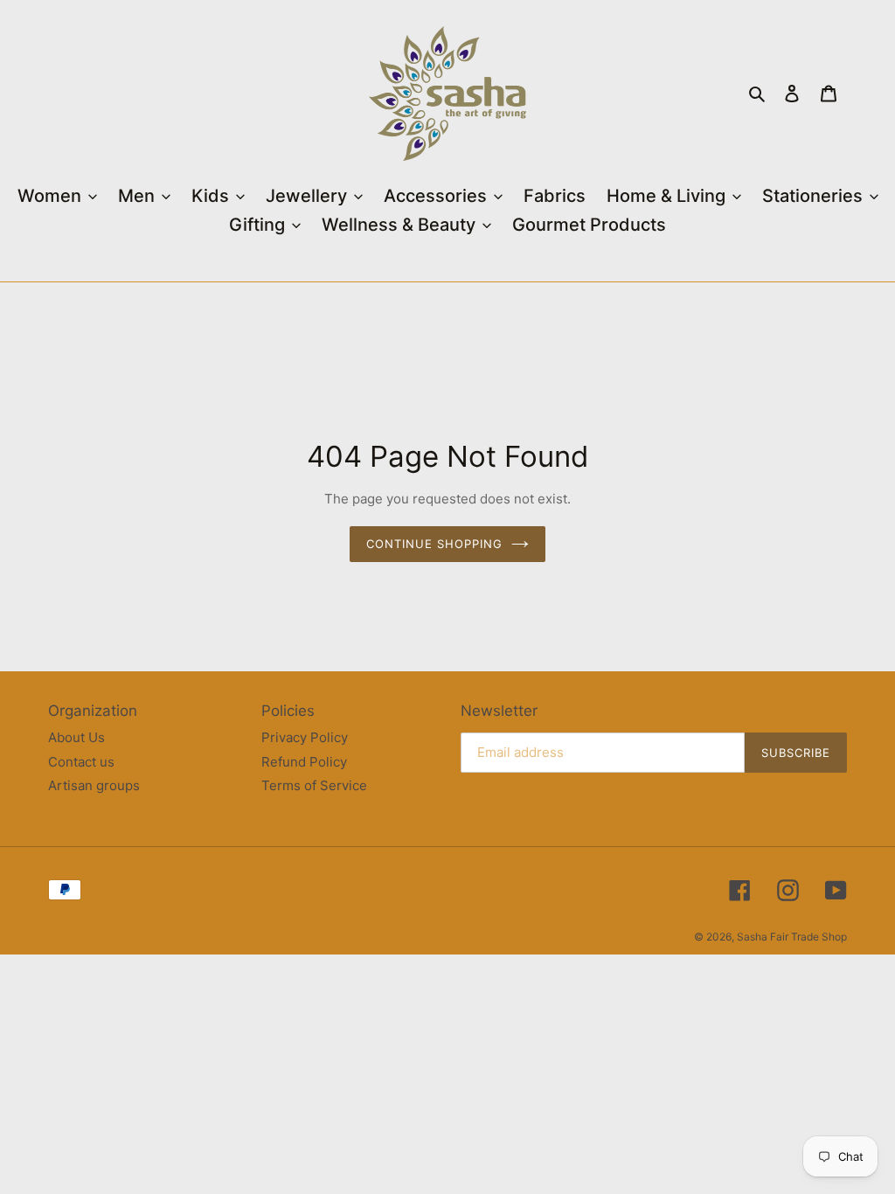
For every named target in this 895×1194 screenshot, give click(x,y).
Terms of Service (314, 785)
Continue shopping (434, 544)
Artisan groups (94, 785)
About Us (76, 737)
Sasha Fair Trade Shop (792, 936)
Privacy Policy (304, 737)
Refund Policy (304, 761)
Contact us (81, 761)
